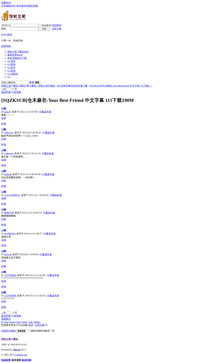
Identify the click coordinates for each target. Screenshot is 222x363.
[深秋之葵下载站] (13, 20)
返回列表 (6, 92)
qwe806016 (10, 233)
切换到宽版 (32, 6)
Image (12, 322)
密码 (3, 28)
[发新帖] (16, 92)
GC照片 (11, 67)
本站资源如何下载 (17, 58)
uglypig (7, 254)
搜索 (31, 82)
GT (9, 77)
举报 (3, 123)
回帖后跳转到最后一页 (42, 330)
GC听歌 (11, 64)
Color (6, 322)
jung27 (7, 111)
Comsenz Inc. (21, 354)
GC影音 (11, 70)
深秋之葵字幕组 (46, 86)
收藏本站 (6, 2)
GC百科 (11, 61)
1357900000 (10, 275)
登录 (30, 325)
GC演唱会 (12, 74)
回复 (3, 118)
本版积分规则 (8, 330)
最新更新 (15, 55)
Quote (24, 322)
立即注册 (56, 28)
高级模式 (6, 319)
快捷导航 (6, 46)
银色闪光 (9, 212)
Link (18, 322)
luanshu (8, 174)
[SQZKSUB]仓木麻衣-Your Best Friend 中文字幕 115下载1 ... (121, 86)
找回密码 (56, 25)
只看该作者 (45, 111)
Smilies (36, 322)
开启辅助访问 (8, 6)
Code (30, 322)
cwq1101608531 (12, 195)
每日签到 (21, 6)
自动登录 (46, 25)
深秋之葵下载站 (18, 51)
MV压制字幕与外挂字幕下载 (72, 86)
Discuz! (17, 349)
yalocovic (8, 132)
